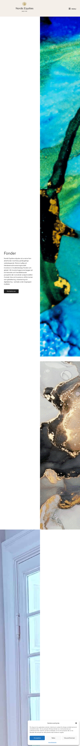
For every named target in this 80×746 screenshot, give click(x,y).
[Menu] (70, 9)
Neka (53, 738)
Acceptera (37, 738)
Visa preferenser (69, 738)
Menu (74, 9)
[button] (76, 723)
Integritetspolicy (52, 742)
